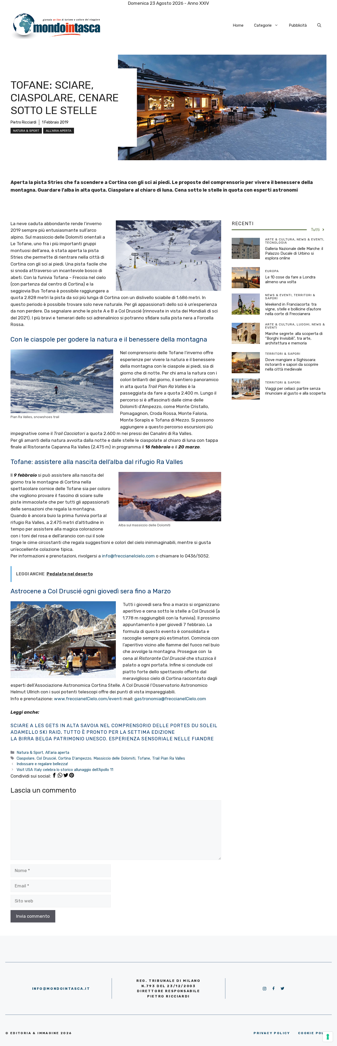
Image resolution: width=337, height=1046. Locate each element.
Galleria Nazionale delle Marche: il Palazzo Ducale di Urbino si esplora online (294, 253)
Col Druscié (46, 758)
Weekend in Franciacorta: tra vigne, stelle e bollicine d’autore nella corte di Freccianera (293, 309)
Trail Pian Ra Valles (168, 758)
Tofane (143, 758)
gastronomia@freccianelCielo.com (170, 698)
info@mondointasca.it (61, 989)
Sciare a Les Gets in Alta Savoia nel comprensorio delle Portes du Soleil (114, 725)
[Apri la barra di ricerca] (319, 25)
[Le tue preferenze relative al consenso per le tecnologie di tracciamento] (328, 1037)
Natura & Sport (26, 130)
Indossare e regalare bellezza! (42, 763)
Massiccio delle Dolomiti (114, 758)
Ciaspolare (25, 758)
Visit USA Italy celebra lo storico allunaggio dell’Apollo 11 (65, 769)
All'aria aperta (58, 130)
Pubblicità (298, 25)
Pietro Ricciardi (23, 122)
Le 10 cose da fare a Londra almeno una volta (290, 279)
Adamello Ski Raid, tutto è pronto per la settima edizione (93, 732)
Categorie (263, 25)
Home (238, 25)
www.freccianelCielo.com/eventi (88, 698)
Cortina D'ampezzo (74, 758)
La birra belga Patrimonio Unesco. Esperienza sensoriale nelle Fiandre (112, 739)
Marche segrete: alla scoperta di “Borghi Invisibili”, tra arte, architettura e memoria (294, 338)
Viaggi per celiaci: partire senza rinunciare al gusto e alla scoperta (295, 391)
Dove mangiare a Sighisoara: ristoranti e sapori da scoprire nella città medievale (291, 364)
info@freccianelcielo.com (128, 556)
